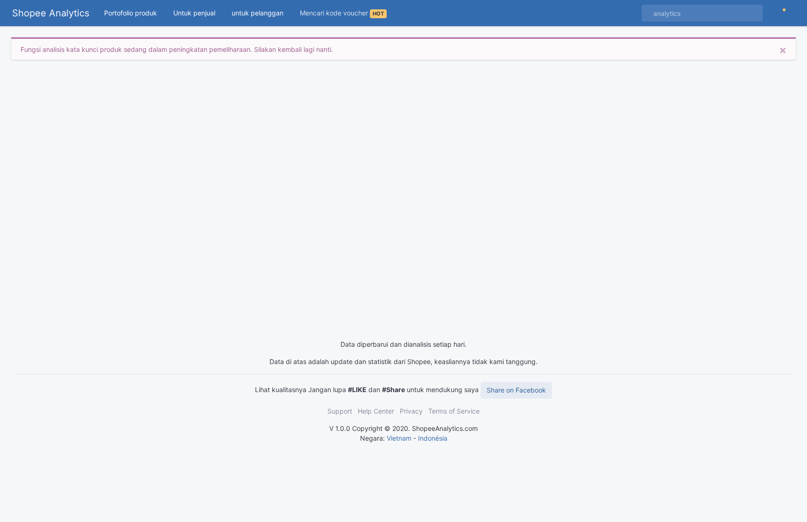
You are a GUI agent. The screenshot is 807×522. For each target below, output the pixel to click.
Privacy (411, 411)
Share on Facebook (516, 390)
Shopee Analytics (50, 13)
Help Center (376, 411)
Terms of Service (454, 411)
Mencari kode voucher (342, 13)
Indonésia (432, 438)
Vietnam (399, 438)
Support (339, 411)
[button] (135, 13)
